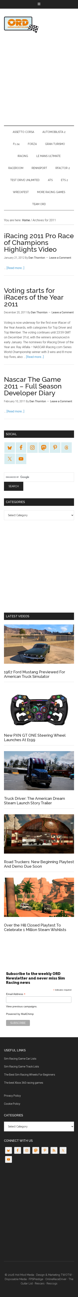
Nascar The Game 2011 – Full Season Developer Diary (33, 386)
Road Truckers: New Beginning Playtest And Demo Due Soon (39, 864)
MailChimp (27, 1013)
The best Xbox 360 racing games (23, 1082)
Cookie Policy (12, 1103)
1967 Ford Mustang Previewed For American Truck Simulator (34, 674)
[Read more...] (15, 268)
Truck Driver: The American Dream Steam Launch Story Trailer (34, 800)
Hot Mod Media (24, 1274)
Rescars (39, 1283)
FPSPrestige (36, 1279)
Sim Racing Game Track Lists (21, 1066)
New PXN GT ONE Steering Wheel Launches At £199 (34, 737)
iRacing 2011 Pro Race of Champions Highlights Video (39, 242)
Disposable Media (16, 1279)
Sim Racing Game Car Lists (20, 1058)
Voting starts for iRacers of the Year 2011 (33, 297)
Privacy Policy (12, 1095)
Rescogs (52, 1283)
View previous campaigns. (21, 1006)
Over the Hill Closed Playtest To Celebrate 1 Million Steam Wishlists (35, 927)
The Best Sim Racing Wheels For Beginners (29, 1074)
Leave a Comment (60, 257)
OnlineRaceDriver (39, 24)
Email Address (15, 994)
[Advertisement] (39, 79)
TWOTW (66, 1274)
